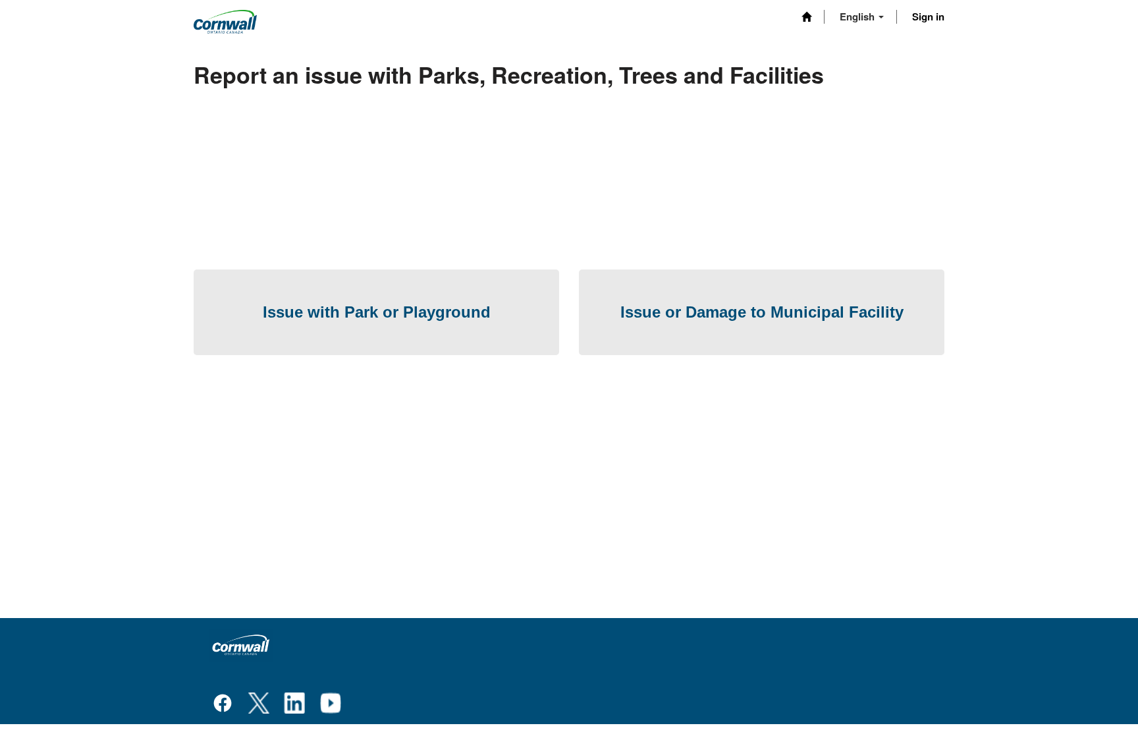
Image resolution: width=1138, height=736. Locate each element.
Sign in (928, 16)
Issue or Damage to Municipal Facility (762, 312)
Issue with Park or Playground (377, 312)
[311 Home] (806, 17)
